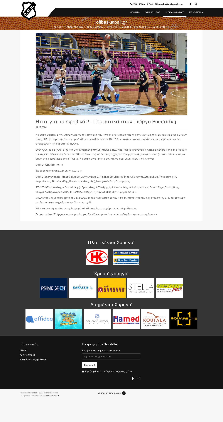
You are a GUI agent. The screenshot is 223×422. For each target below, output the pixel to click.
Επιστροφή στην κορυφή (109, 392)
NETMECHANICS (51, 395)
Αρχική (57, 26)
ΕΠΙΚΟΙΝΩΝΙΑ (196, 12)
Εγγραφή (89, 364)
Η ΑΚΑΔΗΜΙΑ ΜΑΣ (175, 12)
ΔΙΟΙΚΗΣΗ (135, 12)
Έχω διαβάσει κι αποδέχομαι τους (108, 371)
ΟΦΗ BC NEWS (152, 12)
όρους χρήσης (125, 371)
